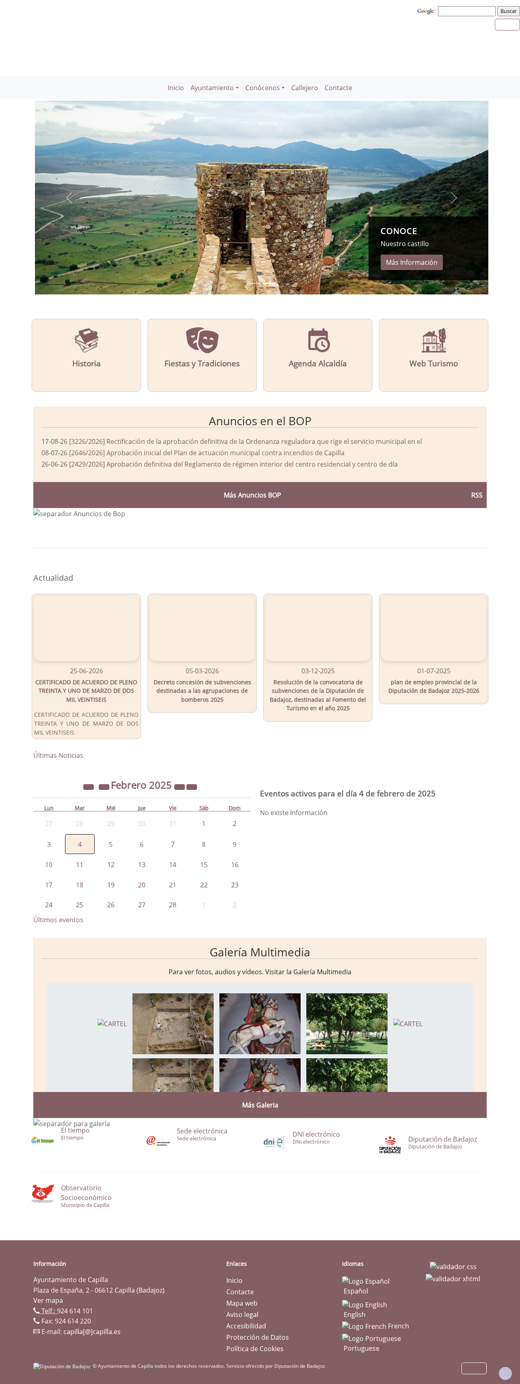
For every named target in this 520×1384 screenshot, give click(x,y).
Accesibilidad (246, 1325)
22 (204, 884)
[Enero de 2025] (105, 786)
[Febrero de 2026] (180, 786)
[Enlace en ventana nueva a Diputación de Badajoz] (63, 1365)
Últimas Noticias (58, 755)
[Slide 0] (254, 283)
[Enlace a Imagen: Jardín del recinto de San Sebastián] (347, 1023)
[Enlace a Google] (427, 10)
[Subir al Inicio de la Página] (505, 1373)
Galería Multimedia (260, 952)
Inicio (176, 87)
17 (48, 884)
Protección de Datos (257, 1337)
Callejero (304, 87)
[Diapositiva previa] (69, 197)
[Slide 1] (269, 283)
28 (172, 904)
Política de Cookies (255, 1348)
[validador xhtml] (453, 1278)
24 (48, 904)
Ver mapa (48, 1300)
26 (111, 904)
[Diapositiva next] (454, 197)
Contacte (338, 87)
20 (141, 884)
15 (204, 864)
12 (111, 864)
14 (172, 864)
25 (79, 904)
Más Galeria (260, 1105)
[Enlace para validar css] (453, 1266)
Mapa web (242, 1303)
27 (141, 904)
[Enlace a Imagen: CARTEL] (112, 1023)
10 (48, 864)
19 (111, 884)
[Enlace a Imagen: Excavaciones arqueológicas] (173, 1023)
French (397, 1325)
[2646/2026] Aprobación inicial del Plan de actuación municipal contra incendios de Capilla (206, 452)
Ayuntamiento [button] (212, 87)
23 (234, 884)
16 (234, 864)
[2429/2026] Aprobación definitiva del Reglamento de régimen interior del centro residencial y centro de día (233, 464)
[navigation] (468, 11)
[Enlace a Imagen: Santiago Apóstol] (260, 1023)
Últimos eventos (58, 919)
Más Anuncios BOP (252, 495)
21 (172, 884)
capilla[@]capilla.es (92, 1331)
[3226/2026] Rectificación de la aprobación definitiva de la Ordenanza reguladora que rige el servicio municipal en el (245, 441)
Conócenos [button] (262, 87)
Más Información (412, 262)
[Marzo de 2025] (191, 786)
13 (141, 864)
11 (79, 864)
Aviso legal (242, 1314)
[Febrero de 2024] (89, 786)
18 (79, 884)
